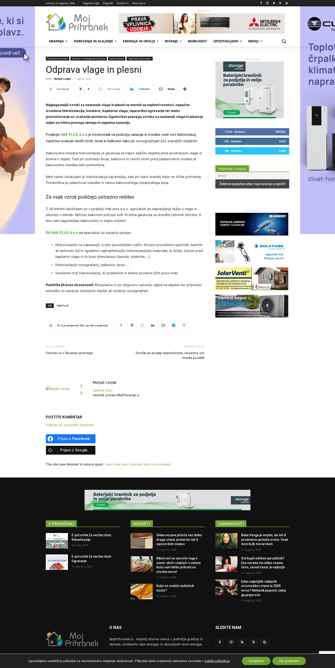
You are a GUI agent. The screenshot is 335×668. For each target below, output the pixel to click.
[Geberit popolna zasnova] (251, 238)
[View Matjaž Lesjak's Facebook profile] (81, 386)
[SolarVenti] (251, 292)
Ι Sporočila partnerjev (139, 58)
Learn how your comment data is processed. (138, 464)
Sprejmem (256, 661)
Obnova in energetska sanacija (89, 58)
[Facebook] (261, 3)
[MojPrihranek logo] (82, 22)
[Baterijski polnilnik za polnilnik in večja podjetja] (167, 500)
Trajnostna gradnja (57, 58)
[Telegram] (173, 325)
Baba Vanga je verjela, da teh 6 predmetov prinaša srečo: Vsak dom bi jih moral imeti (264, 539)
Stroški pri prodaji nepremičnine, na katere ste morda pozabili (170, 355)
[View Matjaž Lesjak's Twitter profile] (81, 393)
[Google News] (286, 3)
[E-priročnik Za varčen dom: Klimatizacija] (57, 541)
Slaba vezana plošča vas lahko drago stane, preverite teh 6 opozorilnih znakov (179, 539)
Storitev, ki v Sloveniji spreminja (69, 353)
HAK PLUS (63, 305)
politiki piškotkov (217, 661)
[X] (280, 3)
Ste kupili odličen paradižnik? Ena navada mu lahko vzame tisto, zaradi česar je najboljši (263, 562)
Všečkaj (280, 131)
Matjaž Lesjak (62, 78)
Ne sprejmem (289, 661)
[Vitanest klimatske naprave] (204, 23)
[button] (283, 41)
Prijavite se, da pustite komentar (70, 425)
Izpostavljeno (116, 58)
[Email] (163, 325)
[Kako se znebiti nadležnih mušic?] (142, 591)
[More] (185, 89)
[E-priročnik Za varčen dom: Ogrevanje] (57, 562)
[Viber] (183, 325)
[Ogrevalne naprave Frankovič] (251, 319)
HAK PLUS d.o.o (74, 134)
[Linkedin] (152, 325)
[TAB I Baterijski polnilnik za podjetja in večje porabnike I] (249, 117)
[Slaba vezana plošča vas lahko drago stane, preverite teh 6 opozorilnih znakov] (142, 541)
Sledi (282, 141)
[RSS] (274, 3)
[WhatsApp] (142, 325)
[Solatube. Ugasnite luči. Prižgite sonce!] (251, 265)
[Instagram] (267, 3)
